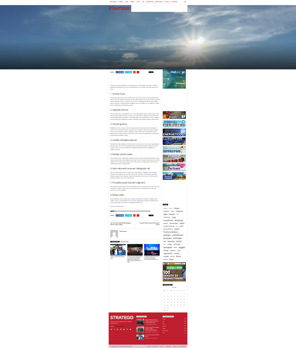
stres (139, 211)
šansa (172, 256)
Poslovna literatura (170, 232)
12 (174, 299)
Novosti (167, 1)
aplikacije (165, 208)
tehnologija (176, 244)
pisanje (177, 226)
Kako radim (149, 1)
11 (171, 299)
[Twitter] (130, 329)
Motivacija (179, 220)
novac (165, 223)
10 (167, 299)
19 (174, 302)
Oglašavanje (168, 346)
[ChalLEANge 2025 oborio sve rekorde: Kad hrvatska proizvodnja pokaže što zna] (152, 250)
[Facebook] (115, 329)
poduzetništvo (168, 229)
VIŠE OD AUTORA (124, 241)
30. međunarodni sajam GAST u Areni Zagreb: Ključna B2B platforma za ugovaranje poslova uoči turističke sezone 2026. (135, 259)
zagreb (179, 250)
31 (167, 308)
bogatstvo (166, 211)
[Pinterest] (127, 329)
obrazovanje (174, 223)
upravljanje (167, 247)
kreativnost (166, 217)
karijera (119, 211)
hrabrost (179, 211)
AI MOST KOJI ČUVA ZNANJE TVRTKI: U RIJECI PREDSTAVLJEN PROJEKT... (152, 329)
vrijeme (172, 250)
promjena (167, 238)
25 (171, 305)
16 (164, 302)
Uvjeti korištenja (182, 346)
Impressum (155, 346)
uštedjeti (139, 200)
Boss (126, 1)
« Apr (164, 310)
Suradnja (161, 346)
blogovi (177, 208)
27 (177, 305)
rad (164, 241)
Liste (124, 211)
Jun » (167, 310)
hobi (119, 149)
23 (164, 305)
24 (167, 305)
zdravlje (176, 253)
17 (167, 302)
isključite (141, 113)
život (148, 211)
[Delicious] (111, 329)
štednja (165, 259)
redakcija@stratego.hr (119, 326)
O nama (149, 346)
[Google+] (118, 329)
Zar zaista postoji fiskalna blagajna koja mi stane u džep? (120, 223)
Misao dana (158, 1)
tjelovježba (125, 158)
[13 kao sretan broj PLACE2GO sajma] (118, 250)
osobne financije (168, 226)
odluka (181, 223)
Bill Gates (171, 208)
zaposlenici (143, 211)
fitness (173, 211)
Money (132, 1)
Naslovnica (113, 1)
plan (127, 211)
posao (176, 229)
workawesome (119, 206)
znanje (166, 256)
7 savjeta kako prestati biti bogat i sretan (149, 223)
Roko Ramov (115, 61)
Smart (121, 1)
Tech (138, 1)
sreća (135, 211)
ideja (116, 211)
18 (171, 302)
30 (164, 308)
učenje (165, 250)
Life (143, 1)
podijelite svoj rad (147, 172)
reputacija (171, 241)
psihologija (177, 238)
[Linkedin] (124, 329)
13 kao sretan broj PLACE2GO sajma (117, 257)
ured (175, 247)
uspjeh (181, 247)
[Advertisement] (159, 8)
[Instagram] (121, 329)
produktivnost (177, 235)
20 (177, 302)
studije (169, 244)
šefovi (178, 256)
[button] (185, 1)
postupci (131, 211)
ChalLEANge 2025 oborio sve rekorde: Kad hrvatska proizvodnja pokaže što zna (151, 258)
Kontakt (174, 1)
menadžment (168, 220)
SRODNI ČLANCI (115, 241)
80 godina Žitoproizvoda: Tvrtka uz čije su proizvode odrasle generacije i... (151, 321)
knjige (177, 214)
